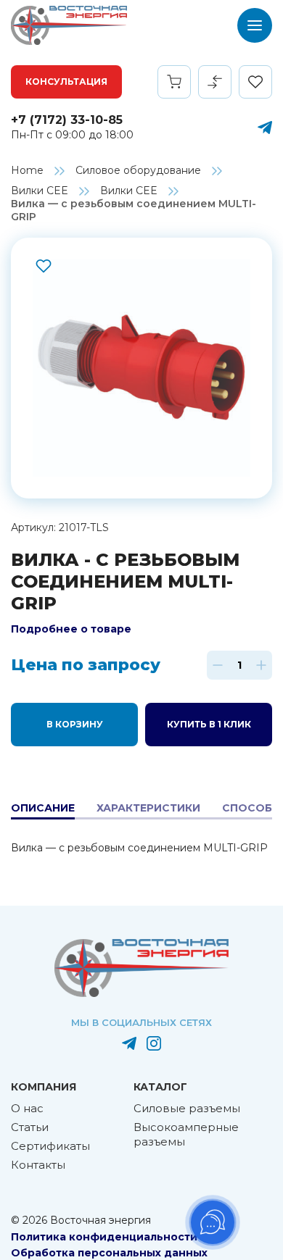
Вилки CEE (39, 190)
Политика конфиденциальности (104, 1236)
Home (27, 170)
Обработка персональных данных (109, 1252)
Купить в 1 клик (209, 724)
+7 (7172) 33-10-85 (67, 120)
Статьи (30, 1127)
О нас (27, 1108)
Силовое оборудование (138, 170)
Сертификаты (50, 1146)
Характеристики (148, 807)
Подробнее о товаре (71, 628)
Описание (43, 807)
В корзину (74, 724)
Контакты (38, 1165)
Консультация (66, 81)
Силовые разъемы (187, 1108)
